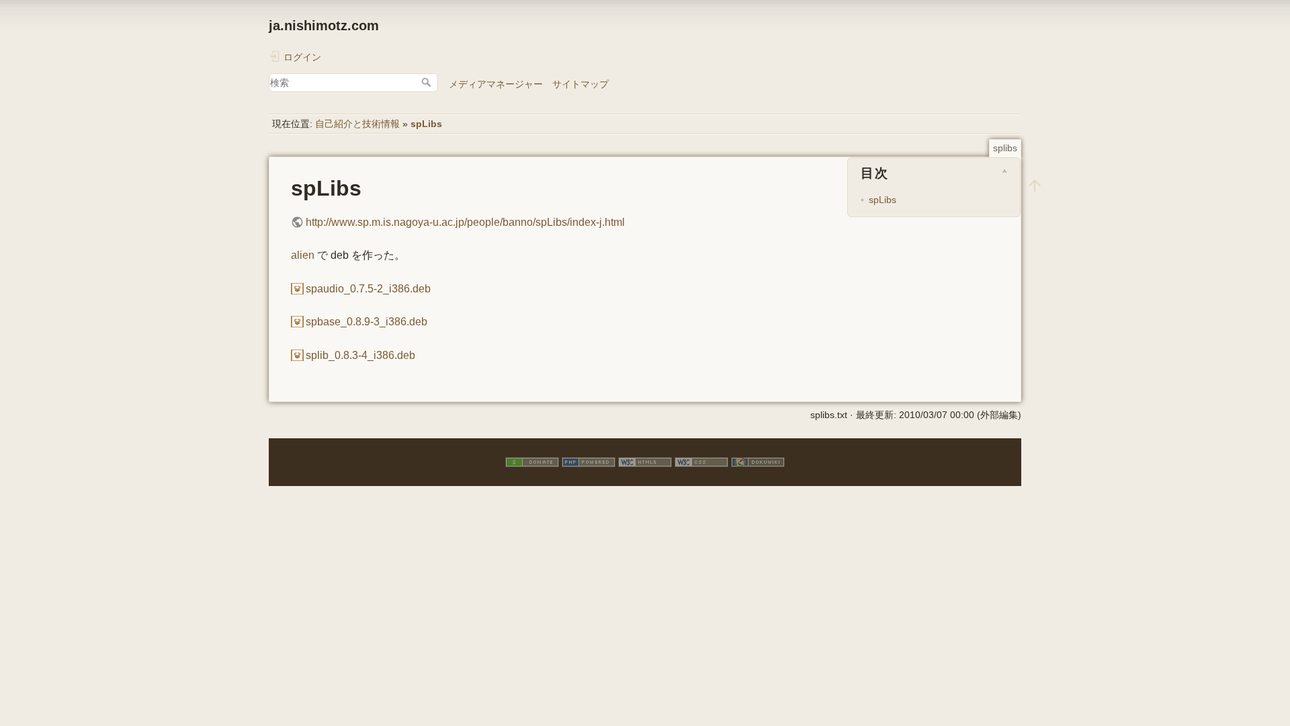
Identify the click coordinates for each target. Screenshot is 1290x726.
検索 (427, 82)
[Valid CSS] (701, 461)
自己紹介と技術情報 (357, 123)
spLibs (426, 123)
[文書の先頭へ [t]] (1034, 185)
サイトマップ (580, 84)
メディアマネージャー (496, 84)
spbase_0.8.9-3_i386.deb (366, 321)
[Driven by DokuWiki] (758, 461)
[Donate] (532, 461)
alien (302, 255)
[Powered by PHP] (588, 461)
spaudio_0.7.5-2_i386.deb (368, 288)
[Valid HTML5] (645, 461)
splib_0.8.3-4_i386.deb (360, 355)
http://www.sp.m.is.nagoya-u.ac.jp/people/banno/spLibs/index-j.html (465, 222)
